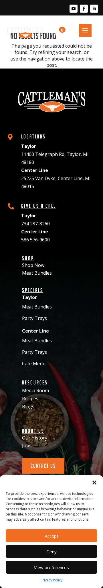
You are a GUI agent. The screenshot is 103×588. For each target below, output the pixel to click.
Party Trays (34, 318)
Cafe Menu (33, 363)
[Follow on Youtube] (74, 9)
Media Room (35, 390)
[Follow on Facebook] (84, 9)
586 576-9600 (35, 240)
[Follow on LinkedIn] (94, 9)
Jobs (26, 445)
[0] (55, 33)
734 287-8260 (35, 223)
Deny (51, 551)
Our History (34, 438)
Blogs (28, 406)
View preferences (51, 567)
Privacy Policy (51, 580)
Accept (51, 536)
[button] (94, 482)
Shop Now (33, 265)
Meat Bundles (37, 273)
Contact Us (43, 466)
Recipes (30, 398)
